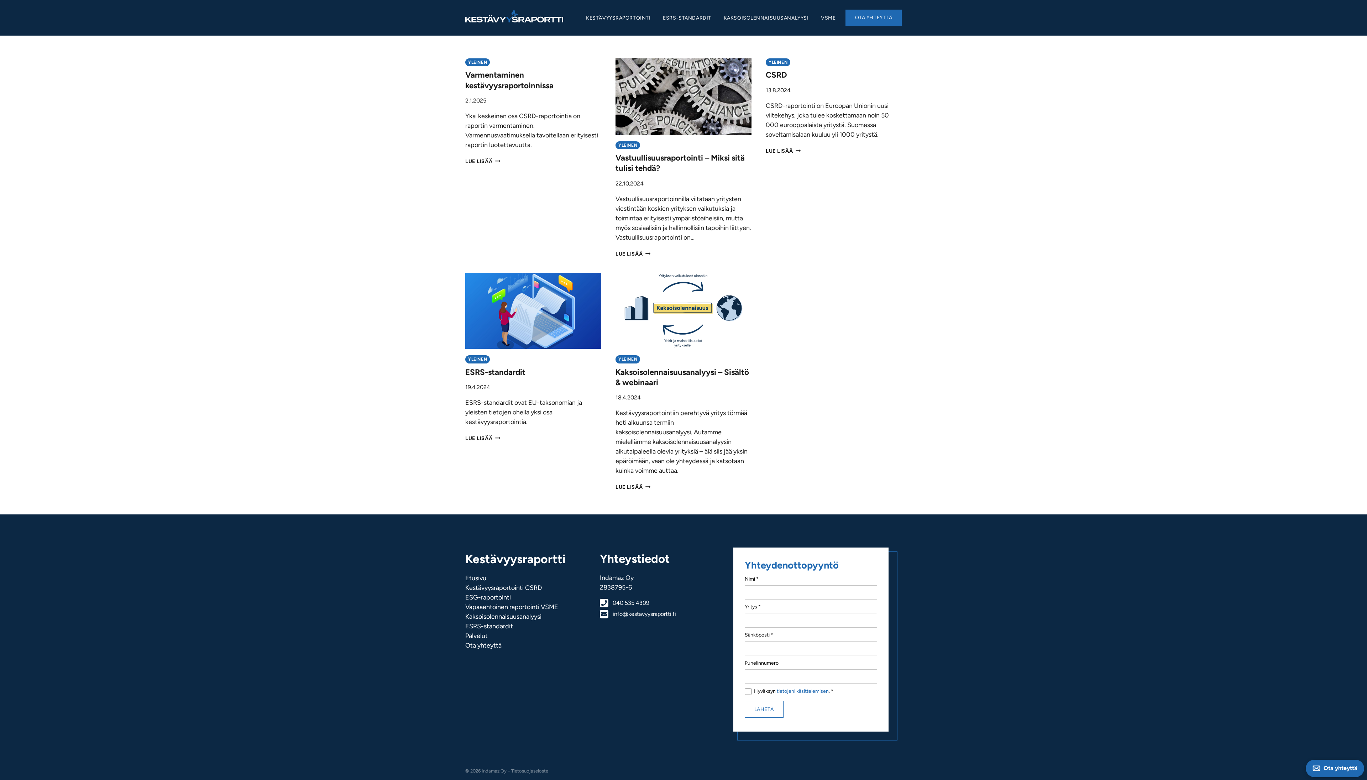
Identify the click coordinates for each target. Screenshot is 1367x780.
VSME (828, 18)
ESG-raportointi (488, 597)
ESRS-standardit (687, 18)
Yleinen (477, 62)
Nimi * (752, 579)
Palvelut (476, 636)
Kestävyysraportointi (618, 18)
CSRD (776, 75)
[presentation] (683, 96)
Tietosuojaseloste (529, 771)
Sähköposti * (759, 635)
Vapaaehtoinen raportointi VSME (511, 607)
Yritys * (753, 607)
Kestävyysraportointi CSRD (503, 588)
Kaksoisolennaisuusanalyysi (766, 18)
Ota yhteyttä (873, 18)
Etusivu (475, 578)
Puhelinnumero (762, 663)
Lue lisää (482, 161)
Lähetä (764, 709)
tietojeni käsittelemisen (803, 691)
